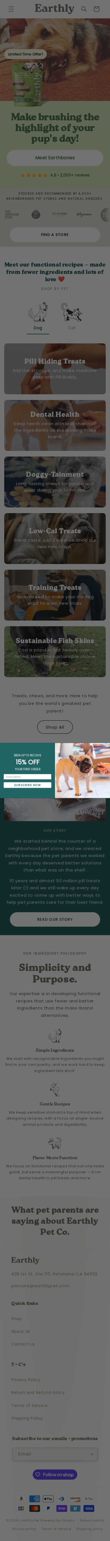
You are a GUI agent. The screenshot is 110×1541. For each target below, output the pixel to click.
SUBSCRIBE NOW (27, 785)
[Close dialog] (107, 745)
